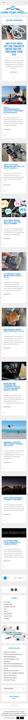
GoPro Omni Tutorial (9, 680)
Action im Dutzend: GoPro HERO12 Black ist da (13, 275)
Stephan (19, 57)
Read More (13, 72)
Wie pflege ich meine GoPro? (11, 670)
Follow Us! (14, 698)
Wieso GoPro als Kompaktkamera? (13, 663)
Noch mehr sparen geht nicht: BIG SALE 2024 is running (12, 222)
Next (21, 578)
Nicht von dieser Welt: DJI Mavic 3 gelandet (13, 498)
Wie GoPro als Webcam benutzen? (13, 654)
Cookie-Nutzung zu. (11, 718)
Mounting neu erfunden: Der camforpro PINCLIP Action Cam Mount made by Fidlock (12, 386)
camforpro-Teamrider (9, 606)
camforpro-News (8, 604)
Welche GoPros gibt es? (10, 652)
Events (5, 611)
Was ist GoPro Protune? (10, 675)
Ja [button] (17, 718)
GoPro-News (7, 602)
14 (15, 578)
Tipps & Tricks (8, 616)
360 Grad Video (8, 613)
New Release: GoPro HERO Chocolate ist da (14, 330)
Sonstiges (6, 618)
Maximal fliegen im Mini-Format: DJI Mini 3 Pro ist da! (13, 444)
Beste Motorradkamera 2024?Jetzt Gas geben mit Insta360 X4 (13, 110)
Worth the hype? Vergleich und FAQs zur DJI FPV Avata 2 (14, 166)
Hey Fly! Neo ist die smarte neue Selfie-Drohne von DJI (14, 49)
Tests (5, 609)
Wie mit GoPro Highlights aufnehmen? (14, 673)
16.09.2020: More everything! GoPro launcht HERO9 (12, 542)
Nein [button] (22, 718)
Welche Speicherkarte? (10, 656)
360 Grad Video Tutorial (10, 677)
